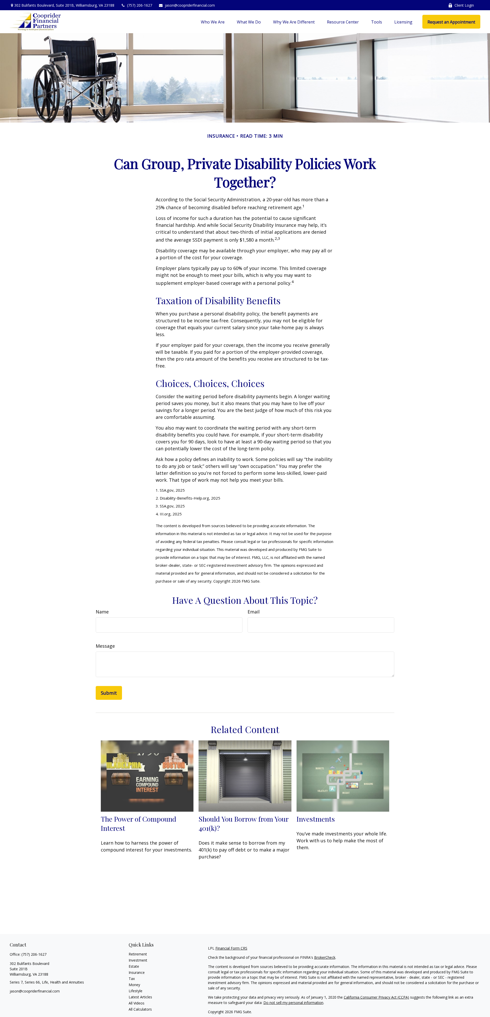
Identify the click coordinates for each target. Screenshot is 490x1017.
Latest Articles (140, 997)
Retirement (138, 954)
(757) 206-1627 (139, 5)
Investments (316, 818)
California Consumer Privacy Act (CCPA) (376, 997)
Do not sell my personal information (293, 1002)
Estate (134, 966)
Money (134, 984)
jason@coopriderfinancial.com (190, 5)
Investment (138, 960)
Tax (132, 978)
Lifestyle (135, 990)
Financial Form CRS (231, 948)
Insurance (137, 972)
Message (105, 646)
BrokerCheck (324, 957)
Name (102, 612)
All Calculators (140, 1009)
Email (254, 612)
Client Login (464, 5)
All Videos (136, 1003)
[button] (213, 21)
